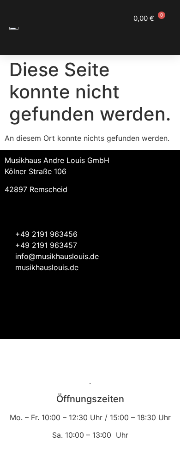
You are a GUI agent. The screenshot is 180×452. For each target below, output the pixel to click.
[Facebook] (138, 322)
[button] (161, 35)
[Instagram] (163, 322)
